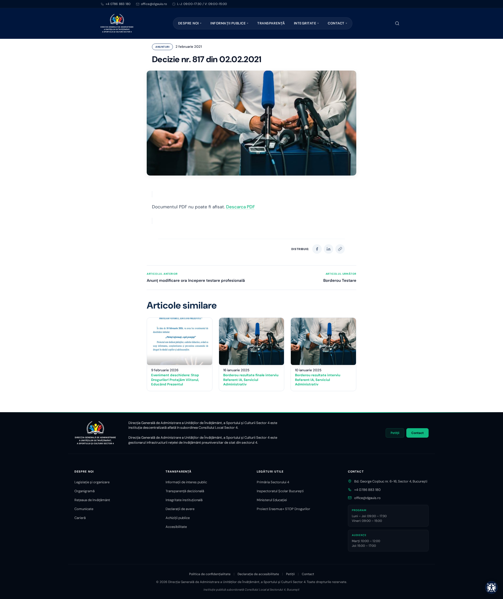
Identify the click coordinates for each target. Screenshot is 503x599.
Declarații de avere (180, 509)
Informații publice (228, 23)
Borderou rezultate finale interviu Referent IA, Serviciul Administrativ (250, 379)
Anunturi (162, 47)
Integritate (305, 23)
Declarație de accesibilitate (258, 574)
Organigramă (84, 491)
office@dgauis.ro (367, 498)
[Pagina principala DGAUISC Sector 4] (117, 23)
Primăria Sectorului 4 (273, 482)
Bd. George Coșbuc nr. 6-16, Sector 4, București (390, 481)
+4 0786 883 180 (118, 4)
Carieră (80, 518)
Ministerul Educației (272, 500)
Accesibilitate (176, 526)
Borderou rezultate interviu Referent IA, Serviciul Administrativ (317, 379)
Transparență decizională (185, 491)
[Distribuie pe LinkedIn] (328, 249)
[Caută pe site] (397, 23)
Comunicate (83, 509)
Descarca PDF (240, 207)
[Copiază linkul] (340, 249)
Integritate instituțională (184, 500)
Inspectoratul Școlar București (280, 491)
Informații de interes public (186, 482)
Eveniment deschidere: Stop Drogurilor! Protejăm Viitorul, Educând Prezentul (175, 379)
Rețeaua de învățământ (92, 500)
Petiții (395, 433)
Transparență (271, 23)
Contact (336, 23)
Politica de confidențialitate (210, 574)
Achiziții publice (178, 518)
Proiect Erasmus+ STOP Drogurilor (283, 509)
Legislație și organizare (92, 482)
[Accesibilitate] (491, 587)
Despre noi (188, 23)
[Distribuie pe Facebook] (317, 249)
